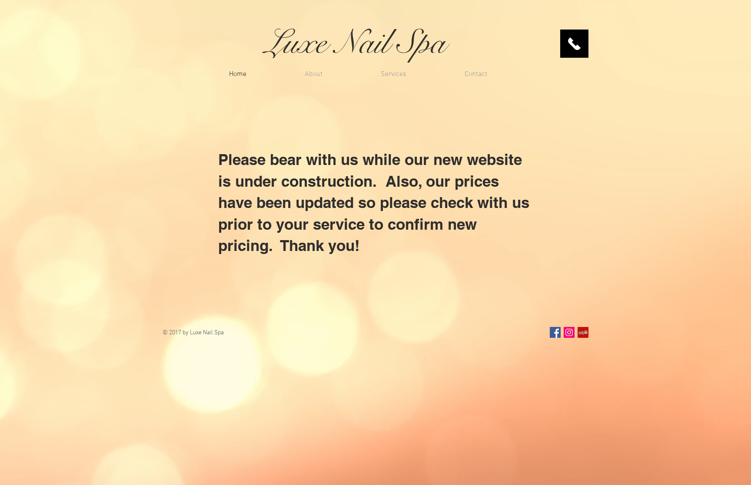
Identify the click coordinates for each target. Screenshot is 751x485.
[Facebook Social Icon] (555, 332)
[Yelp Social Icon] (583, 332)
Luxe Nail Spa (355, 43)
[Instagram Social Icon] (569, 332)
